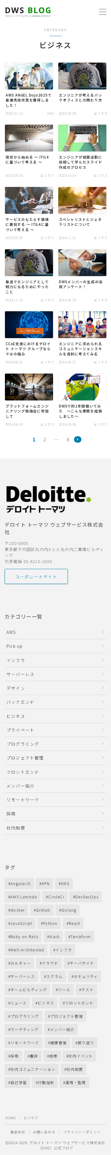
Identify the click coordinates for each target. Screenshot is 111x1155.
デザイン (15, 688)
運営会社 (17, 1131)
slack (54, 936)
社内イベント (81, 1055)
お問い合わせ (44, 1131)
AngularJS (20, 883)
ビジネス (15, 716)
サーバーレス (20, 674)
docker (17, 910)
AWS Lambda (23, 896)
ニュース (18, 1002)
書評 (34, 1055)
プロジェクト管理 (25, 758)
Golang (68, 910)
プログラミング (22, 744)
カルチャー (20, 963)
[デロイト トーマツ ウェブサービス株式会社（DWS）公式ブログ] (28, 12)
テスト (87, 989)
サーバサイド (82, 963)
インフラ (15, 660)
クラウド (50, 963)
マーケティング (24, 1029)
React (74, 923)
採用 (11, 813)
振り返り (86, 1042)
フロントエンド (22, 772)
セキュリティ (86, 976)
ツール (64, 989)
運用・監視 (76, 1082)
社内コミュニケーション (32, 1069)
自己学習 (18, 1082)
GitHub (43, 910)
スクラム (54, 976)
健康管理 (58, 1042)
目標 (53, 1055)
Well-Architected (27, 949)
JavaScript (21, 923)
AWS (11, 632)
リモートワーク (22, 800)
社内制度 (15, 828)
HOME (10, 1117)
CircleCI (56, 896)
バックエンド (20, 702)
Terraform (81, 936)
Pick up (14, 646)
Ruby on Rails (24, 936)
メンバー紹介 (20, 786)
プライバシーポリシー (82, 1131)
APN (46, 883)
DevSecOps (87, 896)
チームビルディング (28, 989)
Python (50, 923)
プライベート (20, 730)
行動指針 (46, 1082)
